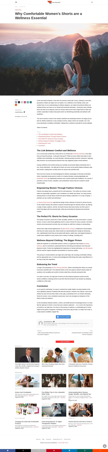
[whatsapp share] (31, 102)
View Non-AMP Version (63, 442)
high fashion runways (68, 228)
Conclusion (41, 145)
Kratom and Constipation (23, 392)
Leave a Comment (65, 341)
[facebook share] (16, 102)
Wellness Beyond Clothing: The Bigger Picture (51, 141)
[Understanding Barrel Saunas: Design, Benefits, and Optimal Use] (80, 380)
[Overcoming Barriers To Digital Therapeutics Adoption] (54, 410)
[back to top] (105, 446)
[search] (92, 2)
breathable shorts (42, 178)
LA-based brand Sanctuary (45, 202)
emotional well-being (79, 153)
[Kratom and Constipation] (27, 380)
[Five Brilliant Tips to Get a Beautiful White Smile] (54, 380)
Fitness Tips (22, 6)
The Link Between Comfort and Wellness (50, 134)
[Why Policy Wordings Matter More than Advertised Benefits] (54, 355)
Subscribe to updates (65, 316)
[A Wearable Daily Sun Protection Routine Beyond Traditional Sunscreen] (80, 355)
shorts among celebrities (60, 267)
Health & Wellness (20, 418)
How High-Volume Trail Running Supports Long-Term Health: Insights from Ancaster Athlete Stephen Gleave (27, 366)
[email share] (22, 102)
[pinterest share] (25, 102)
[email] (38, 450)
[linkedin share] (28, 102)
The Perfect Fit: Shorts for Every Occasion (50, 139)
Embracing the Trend (44, 143)
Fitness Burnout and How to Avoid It (80, 421)
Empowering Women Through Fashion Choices (52, 136)
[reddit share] (16, 105)
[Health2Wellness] (54, 2)
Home (16, 6)
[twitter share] (19, 102)
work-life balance (87, 248)
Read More (31, 395)
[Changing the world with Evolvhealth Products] (27, 410)
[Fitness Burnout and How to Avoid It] (80, 410)
